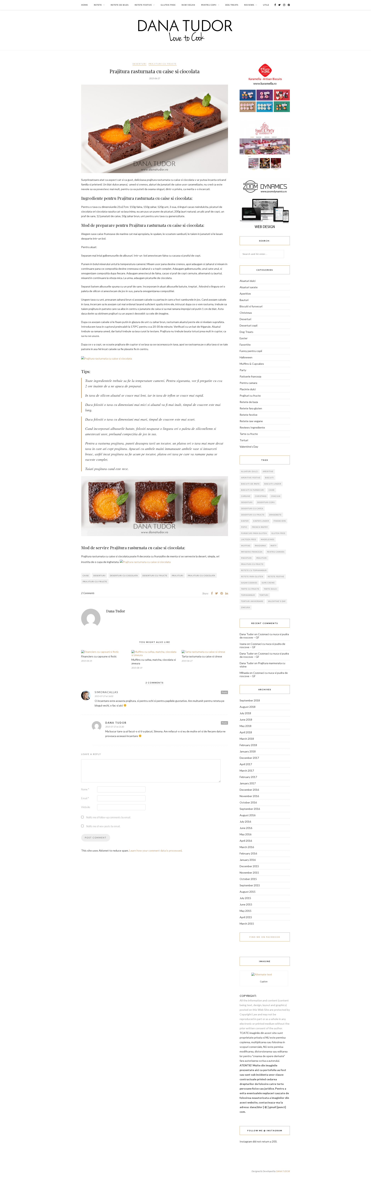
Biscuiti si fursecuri (251, 306)
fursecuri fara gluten (254, 533)
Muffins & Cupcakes (252, 363)
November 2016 (249, 796)
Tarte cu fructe (249, 433)
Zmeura (245, 607)
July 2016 (245, 821)
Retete (98, 5)
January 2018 (248, 751)
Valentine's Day (277, 601)
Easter (244, 338)
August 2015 (247, 891)
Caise (86, 575)
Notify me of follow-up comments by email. (108, 817)
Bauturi (244, 300)
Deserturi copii (248, 325)
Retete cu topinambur (254, 570)
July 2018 (245, 713)
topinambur (248, 595)
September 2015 (250, 885)
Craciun (275, 496)
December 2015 (249, 866)
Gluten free (168, 5)
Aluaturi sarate (249, 287)
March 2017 (247, 770)
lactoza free (248, 539)
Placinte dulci (248, 389)
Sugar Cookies (249, 583)
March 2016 (247, 847)
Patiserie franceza (250, 376)
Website (85, 807)
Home (84, 5)
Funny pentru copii (251, 351)
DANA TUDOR (283, 1171)
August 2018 (247, 706)
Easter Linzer (261, 521)
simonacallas (106, 692)
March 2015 (247, 923)
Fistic (244, 527)
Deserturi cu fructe (154, 575)
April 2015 (246, 917)
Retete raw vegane (251, 421)
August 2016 (247, 815)
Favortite (245, 344)
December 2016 (249, 789)
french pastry (260, 527)
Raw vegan (188, 5)
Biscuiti (269, 478)
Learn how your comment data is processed (155, 850)
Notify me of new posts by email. (103, 826)
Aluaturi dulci (247, 280)
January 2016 (248, 859)
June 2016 (246, 828)
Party (243, 370)
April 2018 (246, 732)
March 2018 (247, 738)
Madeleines (267, 539)
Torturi (244, 440)
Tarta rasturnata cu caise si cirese (202, 656)
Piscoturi (246, 558)
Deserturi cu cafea (252, 508)
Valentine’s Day (249, 446)
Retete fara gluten (251, 408)
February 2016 (248, 853)
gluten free (278, 533)
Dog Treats (231, 5)
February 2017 (248, 777)
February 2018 (248, 745)
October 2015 (248, 879)
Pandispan (260, 546)
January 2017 (248, 783)
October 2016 (248, 802)
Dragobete (275, 515)
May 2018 (245, 726)
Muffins (245, 546)
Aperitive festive (250, 478)
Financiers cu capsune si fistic (99, 656)
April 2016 (246, 840)
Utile (266, 5)
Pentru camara (248, 382)
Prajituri (177, 575)
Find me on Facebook (264, 937)
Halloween (246, 357)
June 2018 (246, 719)
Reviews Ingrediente (252, 427)
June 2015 (246, 904)
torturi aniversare (252, 601)
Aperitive (245, 293)
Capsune (245, 496)
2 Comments (87, 593)
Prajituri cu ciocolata (201, 575)
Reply (224, 692)
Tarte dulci (270, 589)
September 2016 (250, 808)
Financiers (280, 521)
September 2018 (250, 700)
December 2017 (249, 757)
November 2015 (249, 872)
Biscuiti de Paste (250, 484)
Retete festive (143, 5)
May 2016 (245, 834)
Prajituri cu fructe (163, 64)
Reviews (249, 5)
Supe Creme (268, 583)
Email (85, 798)
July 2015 (245, 898)
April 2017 (246, 764)
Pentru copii (208, 5)
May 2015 (245, 910)
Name (85, 789)
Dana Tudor (115, 611)
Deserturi (139, 64)
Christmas (246, 312)
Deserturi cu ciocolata (124, 575)
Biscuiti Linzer (272, 484)
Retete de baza (120, 5)
